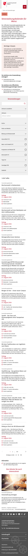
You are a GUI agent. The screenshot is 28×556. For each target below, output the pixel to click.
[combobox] (14, 103)
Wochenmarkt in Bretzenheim (11, 185)
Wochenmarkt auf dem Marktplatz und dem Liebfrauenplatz (14, 211)
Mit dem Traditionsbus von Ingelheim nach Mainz (13, 345)
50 (18, 455)
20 (16, 455)
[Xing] (22, 514)
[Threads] (16, 514)
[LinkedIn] (19, 514)
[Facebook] (3, 514)
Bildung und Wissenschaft (8, 133)
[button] (4, 14)
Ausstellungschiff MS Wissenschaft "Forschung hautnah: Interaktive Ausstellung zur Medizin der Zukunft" (13, 263)
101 (17, 451)
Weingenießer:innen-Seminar (11, 237)
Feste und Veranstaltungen (9, 10)
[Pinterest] (11, 514)
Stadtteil (4, 170)
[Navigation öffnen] (24, 7)
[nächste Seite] (25, 451)
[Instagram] (5, 514)
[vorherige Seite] (2, 451)
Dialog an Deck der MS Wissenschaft (13, 426)
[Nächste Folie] (26, 482)
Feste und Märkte (6, 128)
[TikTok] (24, 514)
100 (21, 455)
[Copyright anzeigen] (25, 489)
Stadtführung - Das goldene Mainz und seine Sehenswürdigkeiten (14, 372)
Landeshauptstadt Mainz (12, 553)
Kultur (3, 123)
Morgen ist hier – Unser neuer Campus (14, 290)
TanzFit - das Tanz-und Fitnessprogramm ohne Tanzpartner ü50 (13, 317)
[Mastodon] (8, 514)
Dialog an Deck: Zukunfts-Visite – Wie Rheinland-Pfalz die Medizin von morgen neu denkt (13, 399)
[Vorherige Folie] (2, 482)
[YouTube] (13, 514)
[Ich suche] (24, 103)
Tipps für (4, 160)
